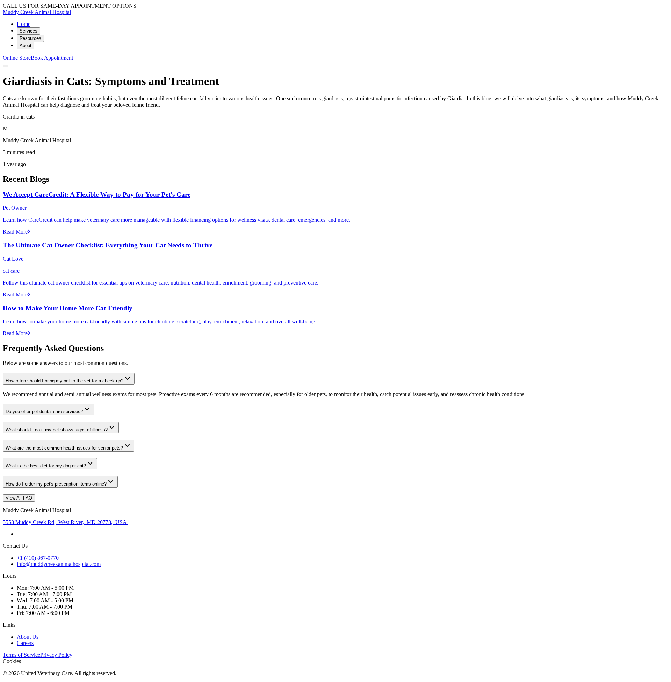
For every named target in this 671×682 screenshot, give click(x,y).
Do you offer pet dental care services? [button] (44, 411)
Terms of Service (21, 655)
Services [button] (28, 31)
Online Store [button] (17, 58)
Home (23, 24)
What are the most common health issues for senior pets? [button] (64, 448)
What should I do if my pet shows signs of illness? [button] (57, 429)
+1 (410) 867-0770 (38, 558)
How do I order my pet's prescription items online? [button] (56, 484)
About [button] (25, 45)
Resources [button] (30, 38)
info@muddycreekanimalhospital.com (59, 564)
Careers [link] (25, 643)
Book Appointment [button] (52, 58)
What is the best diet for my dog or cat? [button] (46, 465)
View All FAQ (19, 498)
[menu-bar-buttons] (5, 66)
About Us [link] (27, 637)
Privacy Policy (56, 655)
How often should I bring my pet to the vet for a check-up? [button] (64, 380)
